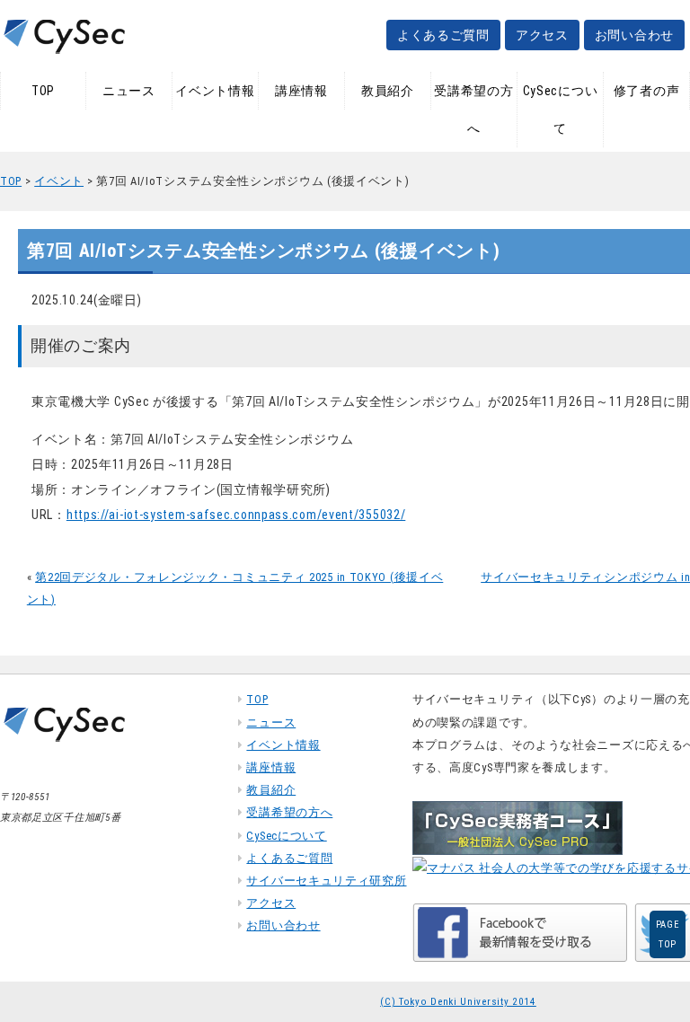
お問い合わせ (634, 35)
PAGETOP (668, 934)
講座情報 (301, 91)
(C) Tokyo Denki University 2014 (458, 1001)
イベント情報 (214, 91)
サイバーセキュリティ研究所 (326, 880)
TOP (43, 91)
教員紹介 (387, 91)
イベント (59, 181)
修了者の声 (647, 91)
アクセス (542, 35)
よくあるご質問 (443, 35)
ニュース (128, 91)
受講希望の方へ (473, 110)
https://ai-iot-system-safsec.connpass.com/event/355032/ (236, 514)
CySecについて (560, 110)
